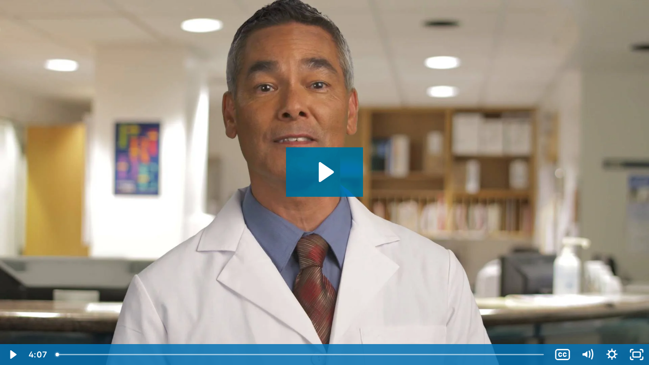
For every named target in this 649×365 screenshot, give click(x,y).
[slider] (300, 354)
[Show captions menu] (562, 354)
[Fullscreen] (636, 354)
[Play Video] (12, 354)
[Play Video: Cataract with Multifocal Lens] (324, 172)
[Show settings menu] (612, 354)
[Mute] (587, 354)
